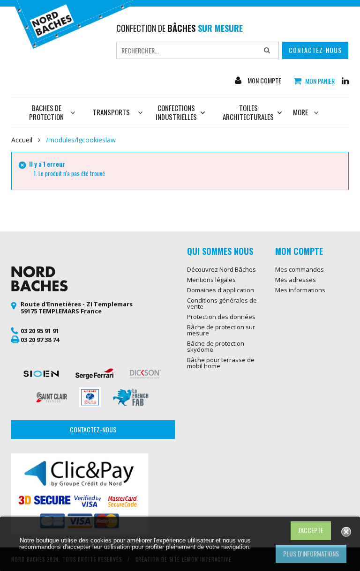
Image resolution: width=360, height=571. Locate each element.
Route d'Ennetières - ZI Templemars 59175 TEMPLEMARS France (77, 308)
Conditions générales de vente (222, 303)
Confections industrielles (176, 112)
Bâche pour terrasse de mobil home (221, 363)
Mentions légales (211, 279)
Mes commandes (299, 269)
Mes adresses (295, 279)
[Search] (267, 50)
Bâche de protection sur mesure (221, 330)
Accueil (21, 140)
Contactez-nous (315, 50)
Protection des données (221, 316)
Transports (111, 112)
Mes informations (300, 290)
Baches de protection (46, 112)
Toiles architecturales (248, 112)
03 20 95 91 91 (40, 330)
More (300, 112)
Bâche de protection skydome (215, 346)
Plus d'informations (311, 553)
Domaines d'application (220, 290)
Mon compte (263, 80)
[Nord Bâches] (78, 23)
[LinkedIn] (345, 80)
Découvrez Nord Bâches (221, 269)
